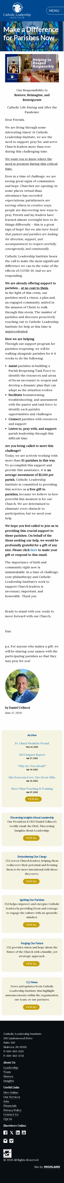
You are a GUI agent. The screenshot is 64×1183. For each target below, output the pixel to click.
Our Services (11, 1097)
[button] (53, 11)
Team (7, 1072)
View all (31, 837)
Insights (8, 1080)
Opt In (7, 1119)
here (34, 550)
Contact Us (10, 1114)
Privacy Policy (12, 1110)
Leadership (10, 1067)
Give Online (10, 1092)
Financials (10, 1105)
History (8, 1076)
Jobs (6, 1101)
